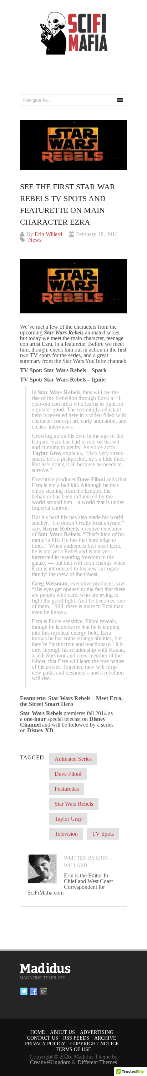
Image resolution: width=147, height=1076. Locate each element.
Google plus (43, 991)
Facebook (33, 991)
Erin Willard (48, 234)
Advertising (96, 1032)
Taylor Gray (68, 819)
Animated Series (73, 759)
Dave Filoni (68, 774)
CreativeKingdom (50, 1062)
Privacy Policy (45, 1043)
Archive (105, 1038)
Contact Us (42, 1038)
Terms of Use (73, 1049)
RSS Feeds (76, 1038)
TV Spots (103, 834)
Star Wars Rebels (74, 804)
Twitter (24, 991)
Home (37, 1032)
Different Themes (97, 1062)
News (34, 240)
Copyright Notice (94, 1043)
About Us (62, 1032)
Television (66, 834)
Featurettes (67, 789)
